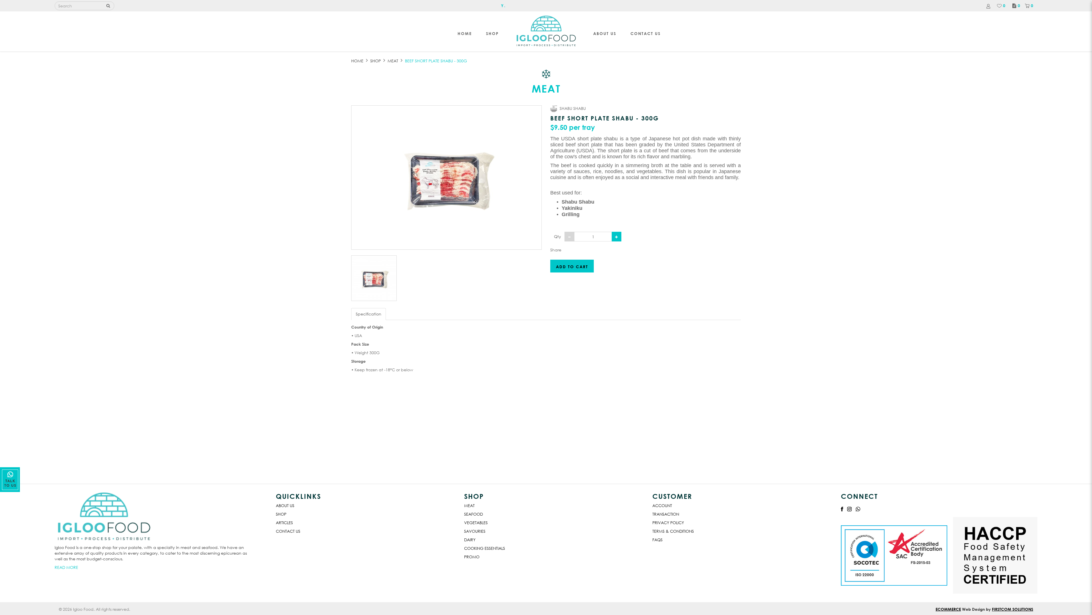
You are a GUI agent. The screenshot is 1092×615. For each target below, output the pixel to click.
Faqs (657, 539)
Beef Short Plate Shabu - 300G (436, 60)
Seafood (473, 514)
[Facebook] (842, 508)
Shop (375, 60)
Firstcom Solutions (1012, 609)
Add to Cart (572, 266)
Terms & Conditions (673, 531)
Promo (471, 556)
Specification (368, 314)
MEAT (393, 60)
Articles (284, 522)
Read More (66, 567)
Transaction (665, 514)
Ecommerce (948, 609)
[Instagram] (849, 508)
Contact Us (288, 531)
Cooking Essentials (484, 548)
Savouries (474, 531)
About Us (285, 505)
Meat (469, 505)
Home (357, 60)
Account (662, 505)
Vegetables (476, 522)
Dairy (469, 539)
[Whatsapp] (858, 508)
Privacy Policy (668, 522)
